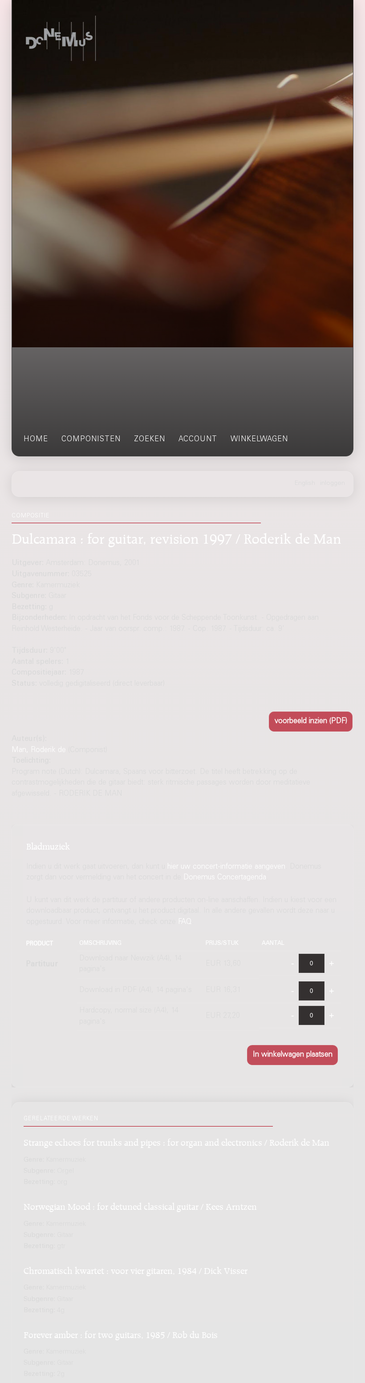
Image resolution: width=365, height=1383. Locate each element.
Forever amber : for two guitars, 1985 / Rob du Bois (121, 1333)
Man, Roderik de (39, 750)
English (305, 483)
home (36, 439)
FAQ (185, 922)
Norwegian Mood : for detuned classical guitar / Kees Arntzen (140, 1205)
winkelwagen (259, 439)
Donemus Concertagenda (224, 878)
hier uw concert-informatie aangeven (226, 867)
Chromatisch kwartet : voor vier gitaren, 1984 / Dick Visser (135, 1269)
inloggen (332, 483)
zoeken (149, 439)
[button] (311, 722)
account (197, 439)
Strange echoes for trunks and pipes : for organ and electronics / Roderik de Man (176, 1141)
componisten (91, 439)
